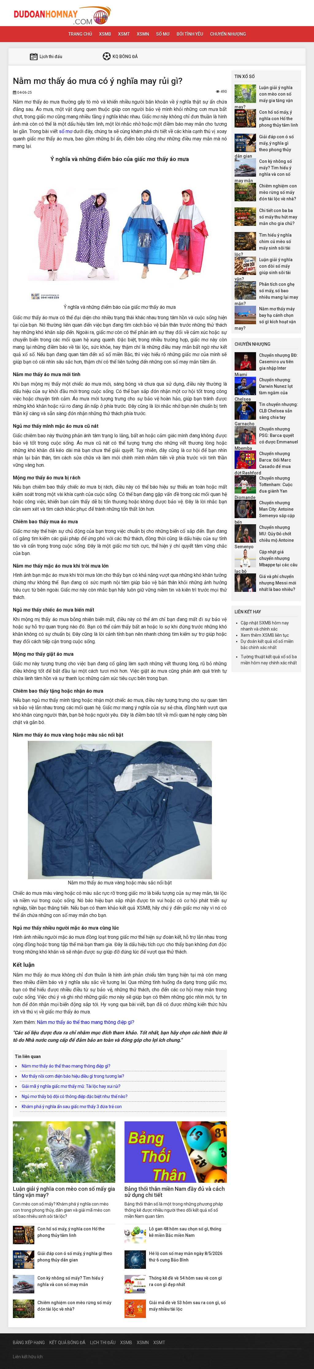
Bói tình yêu (190, 34)
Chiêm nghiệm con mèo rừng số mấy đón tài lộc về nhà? (278, 192)
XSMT (124, 34)
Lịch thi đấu (50, 56)
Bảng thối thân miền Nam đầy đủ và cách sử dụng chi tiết (174, 1192)
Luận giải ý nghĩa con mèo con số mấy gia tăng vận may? (64, 1192)
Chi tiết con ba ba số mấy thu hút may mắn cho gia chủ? (278, 217)
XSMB (105, 34)
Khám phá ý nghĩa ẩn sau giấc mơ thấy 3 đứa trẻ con (72, 1106)
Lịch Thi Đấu (103, 1342)
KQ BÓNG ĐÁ (125, 56)
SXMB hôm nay (274, 622)
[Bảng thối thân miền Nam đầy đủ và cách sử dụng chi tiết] (175, 1152)
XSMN (143, 34)
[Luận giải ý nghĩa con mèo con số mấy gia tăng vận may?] (64, 1152)
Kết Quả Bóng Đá (67, 1342)
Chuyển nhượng (228, 34)
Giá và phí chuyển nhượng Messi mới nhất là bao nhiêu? (277, 583)
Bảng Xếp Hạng (29, 1342)
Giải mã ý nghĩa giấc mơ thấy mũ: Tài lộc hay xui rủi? (71, 1086)
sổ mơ (65, 131)
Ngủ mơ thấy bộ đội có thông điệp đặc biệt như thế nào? (75, 1096)
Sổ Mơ (163, 34)
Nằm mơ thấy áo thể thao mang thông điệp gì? (85, 1022)
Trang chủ (80, 34)
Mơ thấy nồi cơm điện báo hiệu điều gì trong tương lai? (73, 1076)
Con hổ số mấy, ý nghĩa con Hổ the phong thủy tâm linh (278, 119)
